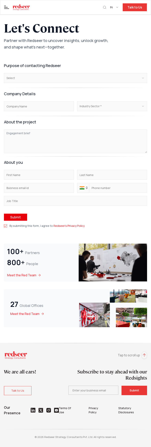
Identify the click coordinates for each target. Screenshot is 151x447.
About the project (20, 122)
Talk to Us (134, 7)
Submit (15, 217)
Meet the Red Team (21, 275)
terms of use (65, 410)
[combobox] (114, 7)
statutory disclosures (126, 410)
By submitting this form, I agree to (47, 226)
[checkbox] (5, 225)
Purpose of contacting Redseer (32, 65)
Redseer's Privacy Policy (69, 226)
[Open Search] (104, 7)
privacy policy (93, 410)
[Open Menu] (6, 7)
